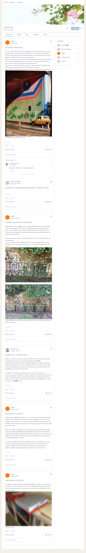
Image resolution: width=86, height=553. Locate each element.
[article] (29, 108)
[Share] (51, 41)
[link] (9, 34)
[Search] (67, 28)
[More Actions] (51, 164)
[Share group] (81, 28)
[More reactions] (12, 146)
